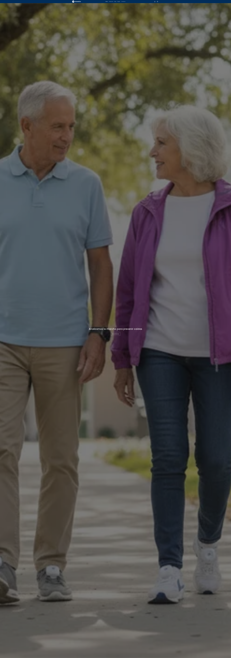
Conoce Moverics (115, 334)
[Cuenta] (155, 1)
